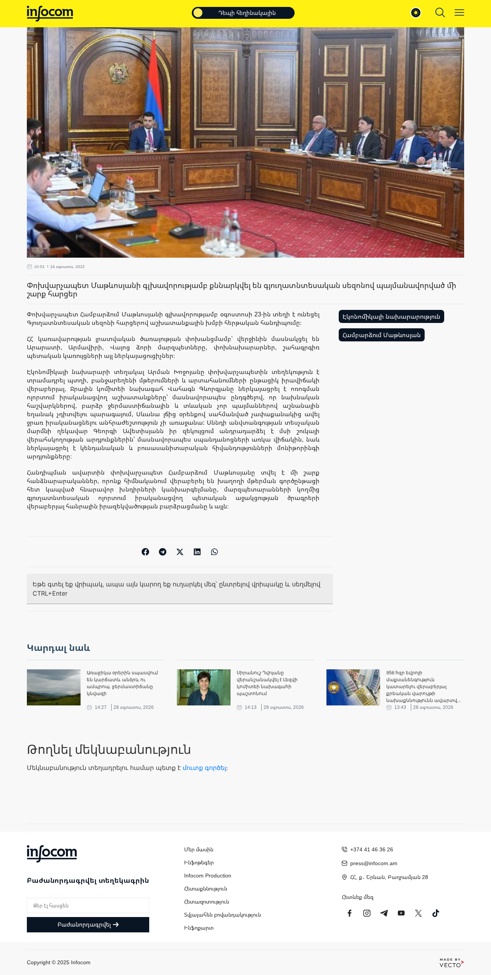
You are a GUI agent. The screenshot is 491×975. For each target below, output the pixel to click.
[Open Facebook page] (349, 913)
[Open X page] (418, 913)
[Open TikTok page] (435, 913)
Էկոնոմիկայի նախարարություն (391, 316)
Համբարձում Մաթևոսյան (382, 335)
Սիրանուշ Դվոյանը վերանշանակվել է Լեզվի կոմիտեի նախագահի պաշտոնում (267, 683)
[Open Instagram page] (366, 913)
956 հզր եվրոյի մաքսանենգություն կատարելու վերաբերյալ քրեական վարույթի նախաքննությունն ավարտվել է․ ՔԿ (423, 687)
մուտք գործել (204, 767)
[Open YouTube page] (401, 913)
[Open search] (440, 12)
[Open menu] (459, 12)
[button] (145, 551)
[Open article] (54, 687)
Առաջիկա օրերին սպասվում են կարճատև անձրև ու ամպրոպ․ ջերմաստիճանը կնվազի (122, 683)
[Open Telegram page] (384, 913)
